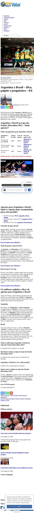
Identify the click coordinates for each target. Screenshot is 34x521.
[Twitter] (5, 107)
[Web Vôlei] (10, 6)
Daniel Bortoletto (15, 104)
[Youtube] (11, 107)
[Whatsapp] (8, 107)
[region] (19, 502)
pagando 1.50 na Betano (24, 222)
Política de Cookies (25, 502)
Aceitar (19, 506)
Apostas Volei (8, 79)
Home (2, 79)
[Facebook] (2, 107)
